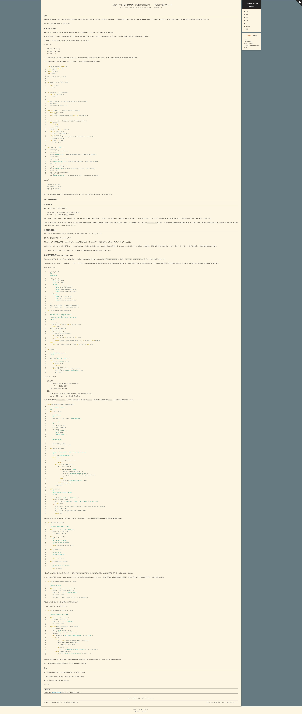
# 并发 (142, 698)
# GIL (134, 698)
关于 (247, 14)
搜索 (247, 29)
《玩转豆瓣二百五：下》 (73, 57)
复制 (236, 66)
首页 (247, 11)
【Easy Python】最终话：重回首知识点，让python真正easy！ (220, 702)
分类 (247, 20)
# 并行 (138, 698)
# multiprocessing (149, 698)
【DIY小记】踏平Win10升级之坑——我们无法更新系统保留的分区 (61, 702)
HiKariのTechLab (56, 692)
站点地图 (248, 26)
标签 (247, 17)
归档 (247, 23)
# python (130, 698)
